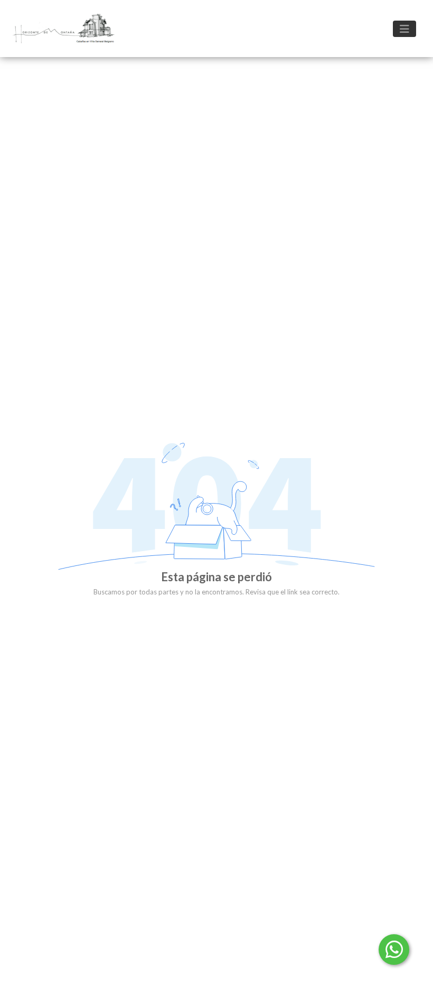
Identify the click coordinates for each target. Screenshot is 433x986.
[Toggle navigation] (404, 29)
